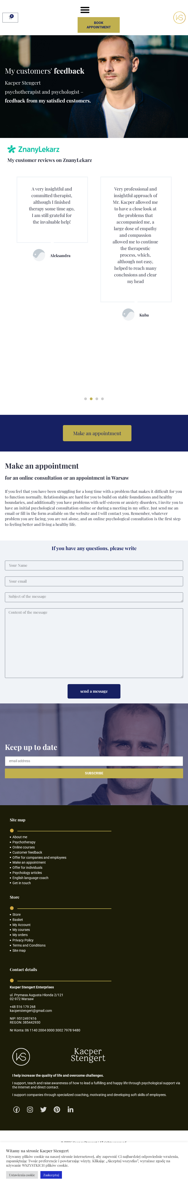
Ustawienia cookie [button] (22, 1175)
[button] (85, 9)
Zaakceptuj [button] (51, 1175)
